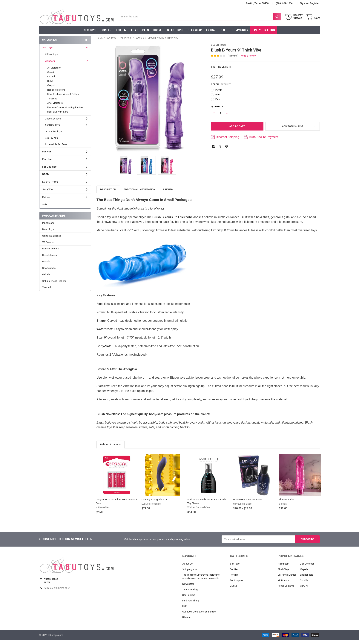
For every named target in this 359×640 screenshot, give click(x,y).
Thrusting (52, 98)
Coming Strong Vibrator (154, 499)
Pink (217, 99)
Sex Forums (188, 595)
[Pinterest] (226, 146)
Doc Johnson (49, 255)
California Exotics (51, 235)
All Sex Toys (51, 54)
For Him (121, 30)
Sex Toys (90, 30)
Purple (218, 90)
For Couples (140, 30)
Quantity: (217, 106)
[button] (292, 126)
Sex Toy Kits (51, 138)
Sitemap (186, 617)
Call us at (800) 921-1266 (57, 588)
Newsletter (188, 584)
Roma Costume (50, 248)
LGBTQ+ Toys (174, 30)
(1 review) (233, 55)
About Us (187, 563)
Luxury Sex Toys (53, 131)
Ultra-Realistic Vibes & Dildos (63, 94)
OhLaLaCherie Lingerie (54, 281)
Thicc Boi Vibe (286, 499)
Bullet (50, 81)
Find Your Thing (264, 30)
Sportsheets (49, 268)
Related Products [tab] (110, 444)
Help (184, 606)
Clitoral (51, 76)
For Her (106, 30)
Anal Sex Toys (52, 125)
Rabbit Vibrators (56, 89)
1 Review (168, 189)
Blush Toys (48, 229)
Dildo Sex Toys (53, 118)
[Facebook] (213, 146)
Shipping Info (189, 569)
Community (240, 30)
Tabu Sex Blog (190, 589)
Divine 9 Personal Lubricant (247, 499)
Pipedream (48, 223)
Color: (221, 84)
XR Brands (47, 242)
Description (108, 189)
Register (315, 3)
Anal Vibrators (55, 102)
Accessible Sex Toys (56, 144)
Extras (211, 30)
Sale (224, 30)
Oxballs (46, 274)
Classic (51, 72)
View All (46, 287)
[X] (220, 146)
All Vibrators (54, 67)
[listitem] (150, 97)
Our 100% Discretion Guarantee (199, 611)
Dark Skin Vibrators (57, 111)
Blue (217, 94)
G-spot (51, 85)
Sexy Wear (195, 30)
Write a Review (248, 55)
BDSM (157, 30)
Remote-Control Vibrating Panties (65, 107)
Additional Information (139, 189)
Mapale (46, 261)
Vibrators (50, 61)
